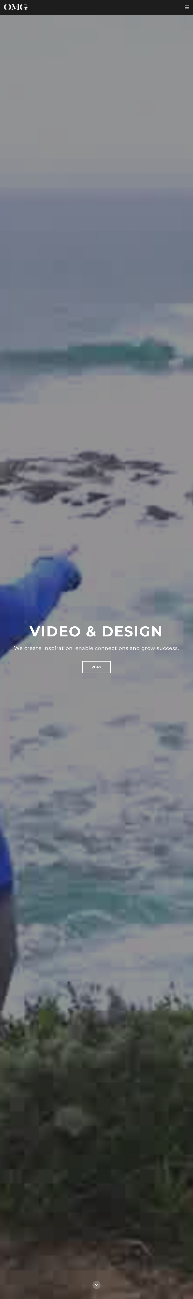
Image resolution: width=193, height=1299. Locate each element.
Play (96, 667)
